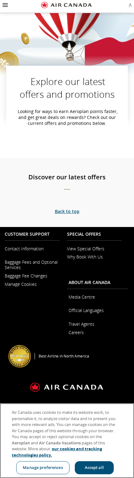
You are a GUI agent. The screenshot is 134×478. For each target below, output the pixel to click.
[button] (4, 5)
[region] (67, 440)
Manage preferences (43, 467)
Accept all (94, 467)
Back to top (67, 211)
